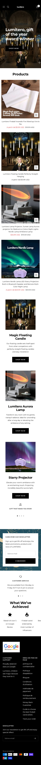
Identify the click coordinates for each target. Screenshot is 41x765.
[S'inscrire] (35, 738)
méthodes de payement (28, 690)
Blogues (26, 678)
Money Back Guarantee (28, 703)
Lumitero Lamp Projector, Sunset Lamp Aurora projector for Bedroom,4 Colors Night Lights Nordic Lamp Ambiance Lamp (20, 229)
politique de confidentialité (28, 665)
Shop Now (14, 48)
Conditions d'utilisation (27, 683)
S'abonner (20, 561)
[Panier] (37, 7)
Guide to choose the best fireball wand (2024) (29, 712)
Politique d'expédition (27, 672)
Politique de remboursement (29, 696)
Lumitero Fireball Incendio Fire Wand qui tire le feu (20, 122)
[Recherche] (8, 7)
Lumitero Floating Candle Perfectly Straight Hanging (20, 175)
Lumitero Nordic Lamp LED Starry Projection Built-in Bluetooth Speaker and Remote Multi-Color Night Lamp (20, 284)
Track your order (29, 719)
